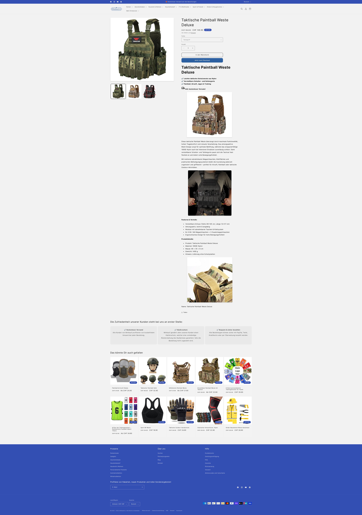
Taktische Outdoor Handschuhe (179, 427)
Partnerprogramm (163, 456)
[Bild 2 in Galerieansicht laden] (134, 91)
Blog (159, 460)
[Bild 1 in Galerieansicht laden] (118, 91)
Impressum (179, 510)
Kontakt (160, 463)
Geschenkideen (115, 460)
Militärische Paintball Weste (178, 388)
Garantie (208, 463)
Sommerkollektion (116, 473)
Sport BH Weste (146, 427)
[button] (129, 7)
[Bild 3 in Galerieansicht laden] (150, 91)
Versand (193, 32)
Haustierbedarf (115, 463)
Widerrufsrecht (146, 510)
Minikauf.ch (122, 510)
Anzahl (183, 44)
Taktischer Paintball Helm (149, 388)
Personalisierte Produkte (118, 469)
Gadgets (113, 456)
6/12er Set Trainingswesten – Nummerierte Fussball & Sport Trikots (121, 429)
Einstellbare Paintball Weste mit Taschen (207, 388)
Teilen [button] (185, 312)
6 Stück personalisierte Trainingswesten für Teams (234, 388)
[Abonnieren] (142, 487)
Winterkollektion (115, 476)
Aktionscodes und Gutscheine (215, 473)
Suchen (160, 453)
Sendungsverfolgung (212, 456)
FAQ (206, 460)
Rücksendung (209, 466)
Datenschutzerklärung (158, 510)
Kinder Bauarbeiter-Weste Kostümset (237, 427)
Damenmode (114, 453)
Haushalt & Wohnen (116, 466)
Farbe (183, 36)
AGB (167, 510)
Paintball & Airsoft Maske (120, 388)
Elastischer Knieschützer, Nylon (207, 427)
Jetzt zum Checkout (202, 60)
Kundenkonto (209, 453)
